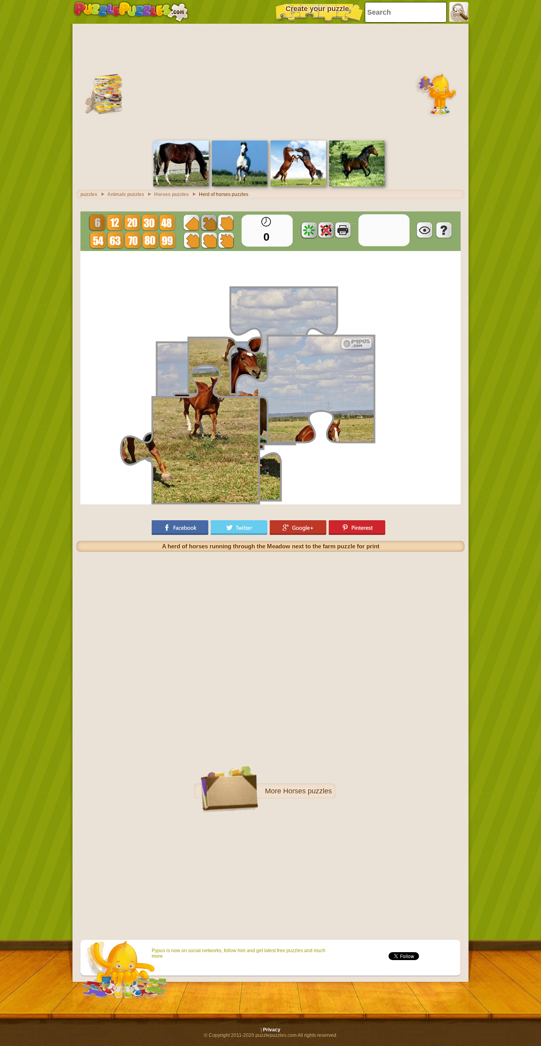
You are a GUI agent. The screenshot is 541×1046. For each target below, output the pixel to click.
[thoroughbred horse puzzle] (357, 185)
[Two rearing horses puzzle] (298, 185)
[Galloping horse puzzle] (239, 185)
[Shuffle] (309, 230)
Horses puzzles (307, 791)
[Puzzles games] (131, 12)
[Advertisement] (270, 81)
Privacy (271, 1030)
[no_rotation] (326, 230)
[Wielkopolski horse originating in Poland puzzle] (181, 185)
